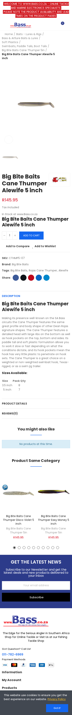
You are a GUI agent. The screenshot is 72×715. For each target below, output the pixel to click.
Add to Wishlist (45, 246)
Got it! (57, 708)
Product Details (14, 403)
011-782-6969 (12, 654)
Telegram (46, 278)
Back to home (62, 46)
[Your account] (68, 25)
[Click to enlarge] (8, 139)
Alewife (63, 270)
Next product (67, 46)
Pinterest (31, 278)
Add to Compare (18, 246)
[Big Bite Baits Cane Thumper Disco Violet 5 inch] (18, 491)
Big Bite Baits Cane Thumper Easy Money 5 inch (53, 520)
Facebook (16, 278)
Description (11, 296)
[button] (14, 547)
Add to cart (31, 235)
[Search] (54, 25)
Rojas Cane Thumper (43, 270)
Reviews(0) (10, 413)
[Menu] (4, 25)
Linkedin (39, 278)
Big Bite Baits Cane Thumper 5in (18, 530)
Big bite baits (19, 270)
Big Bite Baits (20, 264)
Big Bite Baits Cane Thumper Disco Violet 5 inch (18, 520)
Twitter (23, 278)
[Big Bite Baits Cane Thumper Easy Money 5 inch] (53, 491)
